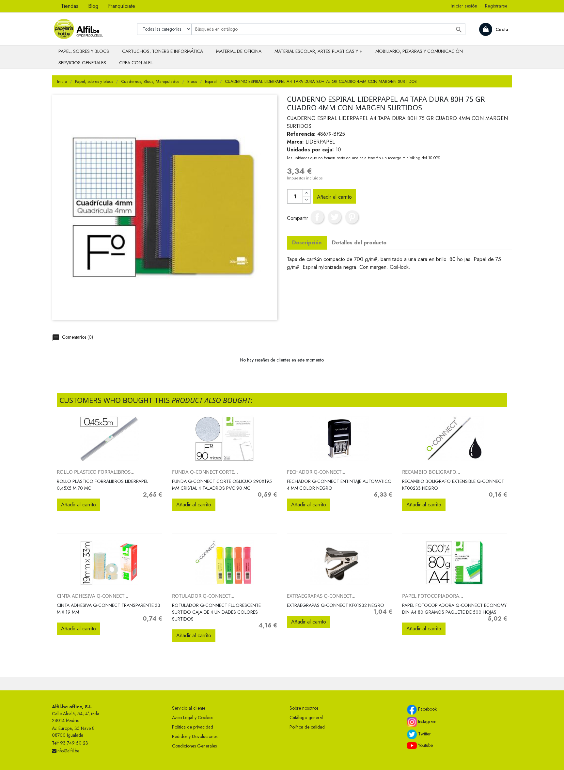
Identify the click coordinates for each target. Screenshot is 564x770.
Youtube (425, 745)
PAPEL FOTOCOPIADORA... (432, 596)
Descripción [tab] (306, 242)
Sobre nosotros (304, 708)
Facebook (427, 709)
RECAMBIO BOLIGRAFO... (431, 472)
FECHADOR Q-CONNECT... (316, 472)
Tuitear (334, 216)
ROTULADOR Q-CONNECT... (203, 596)
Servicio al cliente (188, 708)
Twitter (424, 734)
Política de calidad (307, 727)
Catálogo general (306, 717)
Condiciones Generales (194, 746)
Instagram (426, 721)
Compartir (317, 216)
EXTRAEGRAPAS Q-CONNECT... (321, 596)
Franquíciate (121, 6)
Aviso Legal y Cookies (192, 717)
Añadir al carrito (334, 197)
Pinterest (351, 216)
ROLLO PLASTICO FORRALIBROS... (95, 472)
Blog (93, 6)
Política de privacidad (192, 727)
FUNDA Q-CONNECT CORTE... (205, 472)
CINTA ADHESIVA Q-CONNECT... (92, 596)
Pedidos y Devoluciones (194, 736)
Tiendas (69, 6)
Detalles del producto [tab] (359, 242)
